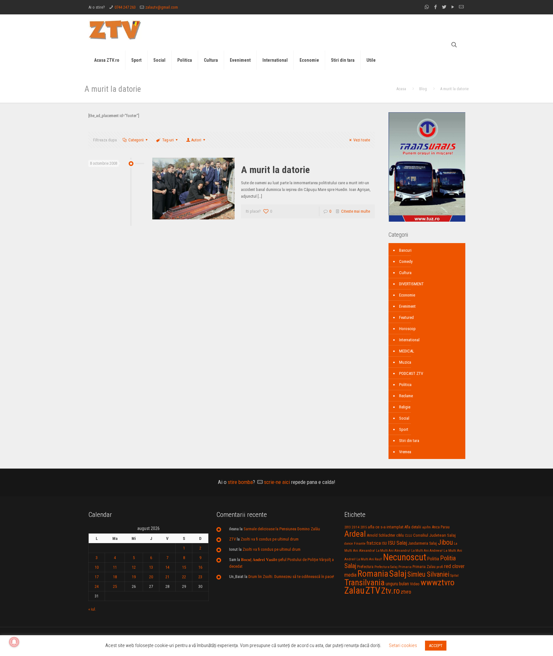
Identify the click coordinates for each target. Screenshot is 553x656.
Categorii (136, 140)
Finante (359, 543)
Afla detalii (413, 527)
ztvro (406, 592)
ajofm (426, 527)
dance (348, 543)
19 (134, 576)
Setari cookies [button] (403, 645)
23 (200, 576)
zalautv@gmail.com (161, 7)
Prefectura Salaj (385, 567)
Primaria (405, 567)
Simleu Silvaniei (428, 574)
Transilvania (364, 582)
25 (115, 586)
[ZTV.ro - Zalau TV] (114, 29)
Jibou (445, 542)
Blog (423, 88)
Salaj (397, 573)
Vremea (405, 451)
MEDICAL (406, 351)
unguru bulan (397, 584)
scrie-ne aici (277, 482)
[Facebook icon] (435, 7)
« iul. (92, 609)
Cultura (405, 272)
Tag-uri (168, 140)
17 (97, 576)
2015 (363, 527)
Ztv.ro (390, 591)
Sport (403, 429)
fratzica (373, 543)
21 (167, 576)
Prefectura (365, 567)
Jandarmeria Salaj (422, 543)
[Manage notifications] (14, 642)
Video (415, 583)
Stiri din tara (409, 440)
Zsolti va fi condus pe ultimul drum (270, 539)
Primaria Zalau (424, 567)
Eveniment (407, 306)
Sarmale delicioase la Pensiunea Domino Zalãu (282, 528)
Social (404, 418)
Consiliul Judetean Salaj (434, 535)
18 (115, 576)
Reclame (406, 395)
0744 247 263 (125, 7)
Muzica (405, 362)
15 (184, 567)
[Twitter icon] (444, 7)
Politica (405, 384)
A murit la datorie (275, 169)
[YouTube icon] (452, 7)
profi (440, 567)
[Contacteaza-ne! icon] (461, 7)
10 (97, 567)
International (409, 339)
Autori (196, 140)
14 (167, 567)
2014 (355, 527)
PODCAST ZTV (411, 373)
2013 (347, 527)
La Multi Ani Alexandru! (393, 551)
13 (151, 567)
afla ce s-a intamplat (386, 527)
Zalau (354, 590)
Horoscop (407, 328)
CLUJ (408, 535)
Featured (406, 317)
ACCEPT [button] (436, 645)
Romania (372, 574)
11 (115, 567)
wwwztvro (437, 582)
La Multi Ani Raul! (369, 559)
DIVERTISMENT (411, 283)
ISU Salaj (397, 543)
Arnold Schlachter (381, 535)
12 (134, 567)
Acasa (401, 88)
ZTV (232, 539)
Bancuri (405, 250)
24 (97, 586)
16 (200, 567)
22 (184, 576)
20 (151, 576)
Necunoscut (404, 557)
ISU (384, 543)
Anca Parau (441, 527)
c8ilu (400, 535)
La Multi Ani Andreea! (427, 551)
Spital (454, 575)
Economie (407, 295)
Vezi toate (361, 140)
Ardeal (355, 534)
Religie (404, 407)
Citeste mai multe (355, 211)
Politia (433, 559)
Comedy (406, 261)
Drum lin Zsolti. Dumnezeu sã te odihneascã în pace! (291, 576)
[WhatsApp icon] (426, 7)
